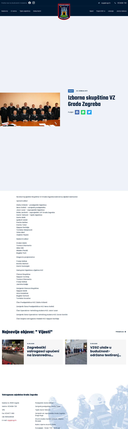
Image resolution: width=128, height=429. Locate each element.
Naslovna (5, 11)
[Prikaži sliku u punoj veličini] (30, 126)
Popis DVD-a (100, 11)
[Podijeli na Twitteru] (89, 112)
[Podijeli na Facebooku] (77, 112)
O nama (14, 11)
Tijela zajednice (25, 11)
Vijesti (92, 11)
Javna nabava (121, 11)
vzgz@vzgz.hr (11, 420)
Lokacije (111, 11)
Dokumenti (37, 11)
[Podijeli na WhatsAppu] (83, 112)
